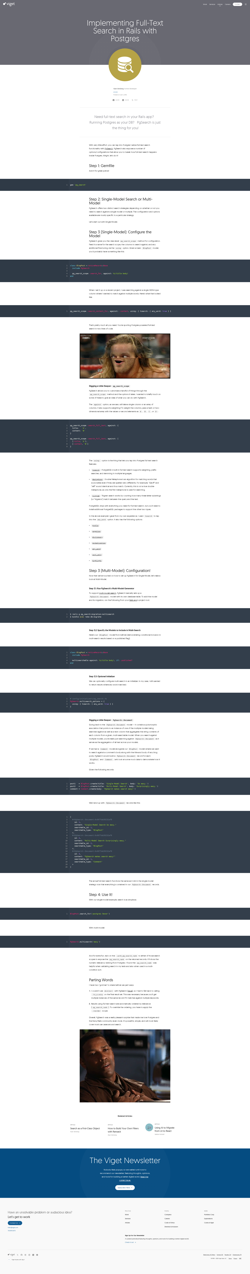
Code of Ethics (170, 1223)
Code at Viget (209, 1223)
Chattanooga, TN (237, 1254)
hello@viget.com (13, 1227)
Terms (230, 1258)
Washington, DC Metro (209, 1254)
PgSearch (109, 148)
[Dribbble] (25, 1255)
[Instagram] (29, 1255)
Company (168, 1215)
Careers (227, 4)
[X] (17, 1255)
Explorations (208, 1219)
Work (205, 4)
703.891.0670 (12, 1231)
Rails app (133, 600)
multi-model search (107, 593)
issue (130, 991)
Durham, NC (220, 1254)
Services (212, 4)
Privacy (235, 1258)
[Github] (21, 1255)
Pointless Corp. (209, 1215)
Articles (220, 4)
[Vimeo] (37, 1255)
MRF (240, 1258)
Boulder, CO (228, 1254)
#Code (115, 92)
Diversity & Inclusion (171, 1227)
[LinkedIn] (33, 1255)
